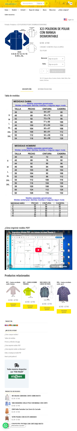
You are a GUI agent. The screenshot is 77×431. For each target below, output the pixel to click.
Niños (66, 78)
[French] (8, 325)
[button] (33, 30)
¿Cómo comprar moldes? (11, 334)
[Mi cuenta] (63, 3)
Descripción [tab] (26, 89)
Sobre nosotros (10, 15)
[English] (6, 325)
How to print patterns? (11, 356)
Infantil (23, 10)
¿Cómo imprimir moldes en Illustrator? (15, 349)
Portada (7, 24)
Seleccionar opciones (13, 305)
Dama (6, 10)
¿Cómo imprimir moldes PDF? (13, 345)
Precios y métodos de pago (12, 342)
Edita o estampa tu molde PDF (13, 353)
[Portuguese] (15, 325)
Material (44, 58)
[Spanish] (17, 325)
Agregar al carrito (57, 71)
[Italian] (12, 325)
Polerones (46, 80)
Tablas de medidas (10, 338)
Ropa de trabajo (34, 10)
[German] (10, 325)
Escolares (54, 78)
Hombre (14, 10)
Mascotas (52, 10)
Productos (13, 24)
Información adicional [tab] (45, 89)
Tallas (44, 64)
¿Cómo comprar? (63, 10)
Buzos (45, 10)
